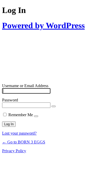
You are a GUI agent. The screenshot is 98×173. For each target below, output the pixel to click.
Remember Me (20, 115)
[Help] (36, 116)
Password (10, 100)
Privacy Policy (14, 151)
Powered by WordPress (43, 25)
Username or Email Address (25, 86)
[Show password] (53, 106)
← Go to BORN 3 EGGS (23, 142)
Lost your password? (19, 133)
